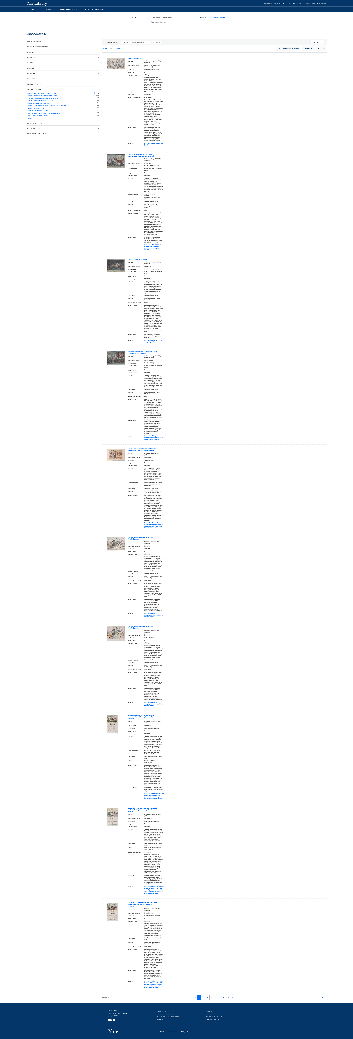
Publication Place (35, 123)
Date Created (33, 128)
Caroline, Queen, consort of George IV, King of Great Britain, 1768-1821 (48, 105)
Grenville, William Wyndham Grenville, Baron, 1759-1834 (44, 113)
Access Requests (279, 4)
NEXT (324, 997)
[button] (203, 17)
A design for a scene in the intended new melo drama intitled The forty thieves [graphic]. (142, 449)
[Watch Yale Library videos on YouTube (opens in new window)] (114, 1020)
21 (228, 997)
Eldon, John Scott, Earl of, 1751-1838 (37, 110)
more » (29, 118)
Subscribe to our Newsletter (168, 1017)
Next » (119, 48)
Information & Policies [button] (93, 9)
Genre (30, 63)
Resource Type (34, 68)
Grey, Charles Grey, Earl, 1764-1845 (37, 115)
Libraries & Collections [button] (67, 9)
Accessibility (211, 1011)
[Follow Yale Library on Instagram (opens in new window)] (111, 1020)
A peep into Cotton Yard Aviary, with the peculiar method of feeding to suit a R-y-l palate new (141, 716)
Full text (163, 22)
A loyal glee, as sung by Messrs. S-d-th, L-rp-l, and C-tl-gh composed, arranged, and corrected (142, 809)
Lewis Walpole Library (150, 143)
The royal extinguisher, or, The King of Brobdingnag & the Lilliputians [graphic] (141, 155)
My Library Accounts (165, 1014)
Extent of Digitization (37, 47)
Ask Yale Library (298, 4)
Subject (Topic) (34, 84)
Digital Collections (36, 33)
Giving (208, 1014)
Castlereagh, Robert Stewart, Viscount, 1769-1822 (42, 95)
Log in (288, 4)
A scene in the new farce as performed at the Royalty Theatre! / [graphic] (142, 352)
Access (30, 52)
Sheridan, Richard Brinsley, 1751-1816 (38, 103)
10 (307, 48)
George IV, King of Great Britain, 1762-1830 (40, 100)
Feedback (160, 1020)
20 (224, 997)
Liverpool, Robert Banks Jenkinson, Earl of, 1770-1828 (43, 98)
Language (31, 73)
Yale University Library (49, 3)
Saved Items (268, 4)
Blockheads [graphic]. (135, 58)
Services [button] (48, 9)
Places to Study (322, 4)
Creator (31, 79)
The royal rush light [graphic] (137, 259)
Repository (32, 57)
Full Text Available (36, 134)
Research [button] (34, 9)
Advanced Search (218, 17)
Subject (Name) (34, 89)
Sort (288, 48)
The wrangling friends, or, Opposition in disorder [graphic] (140, 538)
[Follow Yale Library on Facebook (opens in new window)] (109, 1020)
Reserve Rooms (310, 4)
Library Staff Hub (212, 1020)
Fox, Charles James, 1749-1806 (36, 108)
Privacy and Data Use (214, 1017)
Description (155, 22)
